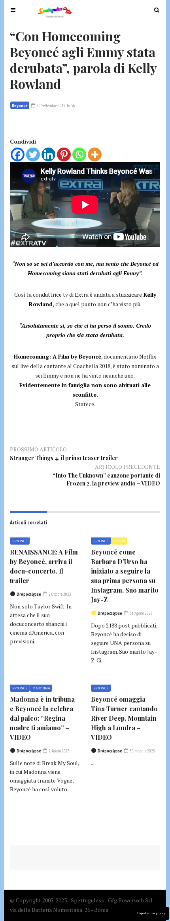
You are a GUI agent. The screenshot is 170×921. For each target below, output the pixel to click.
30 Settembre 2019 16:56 (55, 105)
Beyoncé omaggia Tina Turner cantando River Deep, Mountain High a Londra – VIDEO (124, 718)
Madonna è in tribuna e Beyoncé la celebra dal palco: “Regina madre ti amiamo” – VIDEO (42, 718)
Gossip (119, 541)
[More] (95, 154)
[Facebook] (18, 154)
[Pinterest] (64, 154)
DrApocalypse (29, 594)
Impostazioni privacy (151, 913)
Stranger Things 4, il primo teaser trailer (64, 458)
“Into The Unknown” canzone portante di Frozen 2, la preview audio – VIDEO (106, 479)
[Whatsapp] (79, 154)
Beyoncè (20, 105)
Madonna (41, 688)
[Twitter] (33, 154)
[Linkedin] (48, 154)
